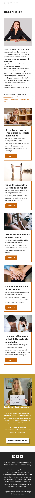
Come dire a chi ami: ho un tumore (16, 288)
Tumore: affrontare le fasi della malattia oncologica (16, 339)
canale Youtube (9, 99)
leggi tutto (11, 156)
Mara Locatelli (12, 138)
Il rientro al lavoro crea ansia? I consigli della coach (17, 132)
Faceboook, (8, 97)
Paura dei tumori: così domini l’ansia (17, 236)
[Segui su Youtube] (21, 456)
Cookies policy (26, 465)
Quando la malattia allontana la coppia (16, 186)
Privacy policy (24, 462)
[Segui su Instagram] (13, 456)
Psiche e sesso (16, 141)
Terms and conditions (11, 465)
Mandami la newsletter (17, 440)
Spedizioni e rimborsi (11, 462)
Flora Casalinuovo (14, 190)
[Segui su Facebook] (17, 456)
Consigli (8, 141)
